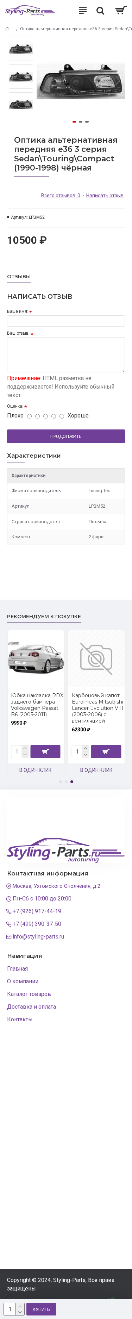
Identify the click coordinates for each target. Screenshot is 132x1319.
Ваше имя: (17, 311)
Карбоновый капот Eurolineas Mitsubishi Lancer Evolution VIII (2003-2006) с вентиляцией (98, 708)
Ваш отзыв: (18, 333)
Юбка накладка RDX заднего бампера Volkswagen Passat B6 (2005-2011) (37, 705)
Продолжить (66, 436)
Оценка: (15, 406)
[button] (44, 81)
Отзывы (19, 277)
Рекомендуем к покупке (44, 617)
